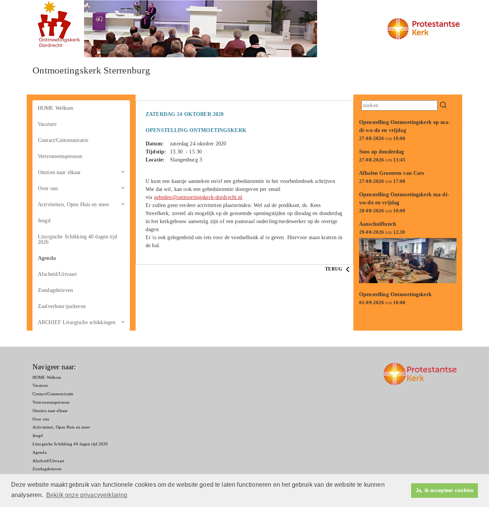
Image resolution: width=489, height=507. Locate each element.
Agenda (47, 258)
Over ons (48, 188)
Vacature (47, 124)
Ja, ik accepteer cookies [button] (444, 490)
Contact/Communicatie (63, 140)
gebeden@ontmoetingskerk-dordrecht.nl (198, 197)
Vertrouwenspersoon (60, 156)
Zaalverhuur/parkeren (62, 306)
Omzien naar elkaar (59, 172)
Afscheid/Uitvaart (57, 274)
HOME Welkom (56, 108)
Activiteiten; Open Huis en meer (73, 204)
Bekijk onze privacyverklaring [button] (87, 495)
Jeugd (44, 220)
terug (334, 269)
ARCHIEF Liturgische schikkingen (76, 322)
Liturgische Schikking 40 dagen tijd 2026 (77, 239)
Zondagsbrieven (55, 290)
